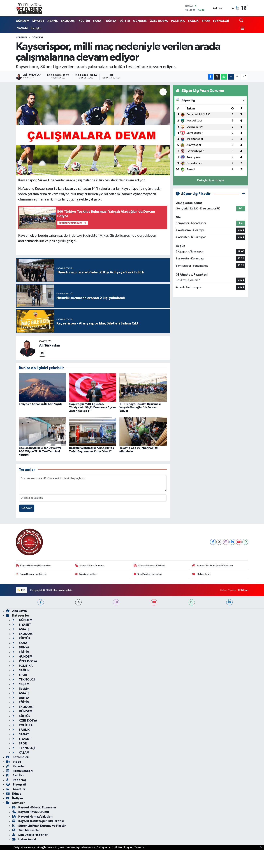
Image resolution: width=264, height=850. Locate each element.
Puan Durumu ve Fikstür (33, 574)
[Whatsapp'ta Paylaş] (224, 77)
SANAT (98, 20)
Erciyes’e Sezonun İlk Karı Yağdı (40, 404)
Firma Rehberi (22, 770)
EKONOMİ (68, 20)
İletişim (36, 28)
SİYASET (38, 20)
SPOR (206, 20)
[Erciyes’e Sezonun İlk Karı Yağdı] (42, 387)
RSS (23, 590)
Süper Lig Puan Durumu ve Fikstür (42, 825)
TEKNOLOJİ (221, 20)
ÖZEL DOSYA (159, 20)
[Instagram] (226, 542)
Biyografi (19, 784)
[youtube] (154, 602)
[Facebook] (213, 542)
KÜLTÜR (84, 20)
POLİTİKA (178, 20)
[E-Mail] (42, 354)
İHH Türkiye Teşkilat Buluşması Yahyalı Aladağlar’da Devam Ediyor (140, 407)
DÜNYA (111, 20)
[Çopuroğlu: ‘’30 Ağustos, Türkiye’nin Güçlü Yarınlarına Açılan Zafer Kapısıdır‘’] (92, 387)
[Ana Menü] (241, 28)
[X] (219, 542)
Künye (16, 793)
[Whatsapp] (245, 542)
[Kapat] (262, 847)
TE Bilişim (243, 590)
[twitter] (78, 602)
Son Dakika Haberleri (149, 574)
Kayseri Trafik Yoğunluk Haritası (215, 565)
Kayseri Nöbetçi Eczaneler (35, 565)
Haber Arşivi (204, 574)
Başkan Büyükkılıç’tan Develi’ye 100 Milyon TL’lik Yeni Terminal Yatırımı (40, 451)
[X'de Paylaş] (217, 77)
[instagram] (116, 602)
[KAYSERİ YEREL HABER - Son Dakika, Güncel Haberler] (29, 8)
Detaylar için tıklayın (210, 180)
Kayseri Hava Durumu (92, 565)
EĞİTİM (124, 20)
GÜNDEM (22, 20)
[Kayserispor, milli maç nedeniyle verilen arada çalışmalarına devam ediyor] (93, 130)
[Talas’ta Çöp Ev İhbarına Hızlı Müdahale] (143, 431)
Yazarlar (18, 766)
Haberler (21, 37)
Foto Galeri (20, 757)
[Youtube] (239, 542)
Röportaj (19, 780)
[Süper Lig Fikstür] (243, 193)
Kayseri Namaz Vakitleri (151, 565)
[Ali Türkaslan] (27, 347)
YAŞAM (22, 28)
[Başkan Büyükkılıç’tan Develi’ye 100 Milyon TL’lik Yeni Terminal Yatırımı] (42, 431)
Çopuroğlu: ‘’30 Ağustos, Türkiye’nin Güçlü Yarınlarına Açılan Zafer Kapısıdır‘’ (92, 407)
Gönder (26, 508)
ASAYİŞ (52, 20)
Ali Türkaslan (49, 345)
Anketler (19, 789)
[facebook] (41, 602)
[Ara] (241, 21)
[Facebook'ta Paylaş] (210, 77)
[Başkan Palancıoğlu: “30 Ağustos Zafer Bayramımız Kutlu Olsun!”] (92, 431)
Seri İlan (18, 775)
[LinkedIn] (232, 542)
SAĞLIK (193, 20)
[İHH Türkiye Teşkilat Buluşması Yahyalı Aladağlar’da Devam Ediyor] (143, 387)
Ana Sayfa (19, 610)
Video (16, 761)
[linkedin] (229, 602)
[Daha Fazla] (231, 77)
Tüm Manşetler (87, 574)
